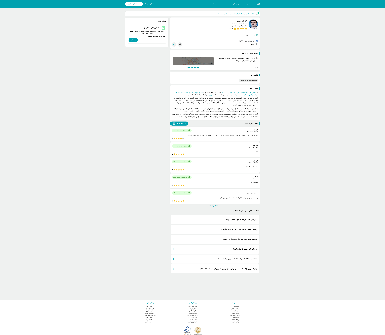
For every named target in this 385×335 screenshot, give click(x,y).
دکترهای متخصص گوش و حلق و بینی (231, 14)
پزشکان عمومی (235, 313)
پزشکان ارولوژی (235, 309)
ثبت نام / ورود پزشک (150, 4)
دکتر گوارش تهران (150, 320)
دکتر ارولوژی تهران (149, 309)
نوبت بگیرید (133, 40)
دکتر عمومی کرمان (192, 313)
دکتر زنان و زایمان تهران (150, 315)
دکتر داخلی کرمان (192, 318)
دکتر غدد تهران (149, 311)
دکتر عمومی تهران (149, 313)
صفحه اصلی (250, 4)
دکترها (253, 14)
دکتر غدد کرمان (192, 311)
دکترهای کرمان (246, 14)
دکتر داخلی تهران (150, 318)
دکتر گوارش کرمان (192, 320)
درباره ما (226, 4)
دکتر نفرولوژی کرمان (192, 322)
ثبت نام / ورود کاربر (133, 4)
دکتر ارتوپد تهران (150, 306)
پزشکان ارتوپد (235, 306)
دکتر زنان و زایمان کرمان (192, 315)
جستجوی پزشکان (237, 4)
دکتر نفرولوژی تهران (150, 322)
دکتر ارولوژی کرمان (192, 309)
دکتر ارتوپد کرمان (192, 306)
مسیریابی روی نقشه (193, 67)
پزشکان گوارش (235, 320)
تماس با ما (216, 4)
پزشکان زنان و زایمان (235, 315)
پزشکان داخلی (235, 318)
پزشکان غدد (235, 311)
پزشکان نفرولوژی (235, 322)
